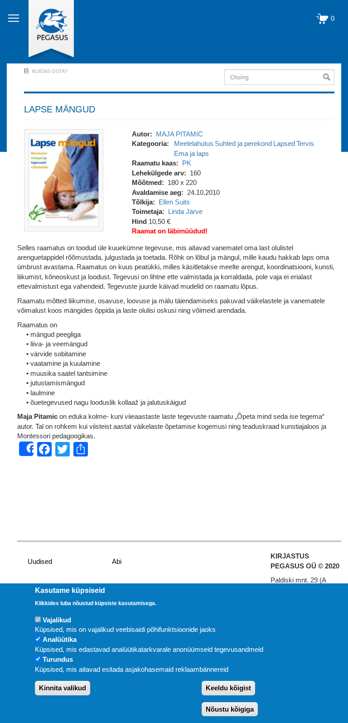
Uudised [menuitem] (40, 561)
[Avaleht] (46, 31)
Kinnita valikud (62, 688)
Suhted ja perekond (243, 143)
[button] (63, 180)
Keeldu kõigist (228, 688)
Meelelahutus (193, 143)
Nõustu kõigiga (230, 709)
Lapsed (284, 143)
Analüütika (60, 639)
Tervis (305, 143)
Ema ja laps (191, 153)
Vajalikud (57, 620)
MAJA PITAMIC (179, 134)
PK (186, 163)
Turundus (58, 659)
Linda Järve (185, 211)
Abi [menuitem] (116, 561)
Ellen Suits (174, 202)
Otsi (328, 77)
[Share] (26, 449)
